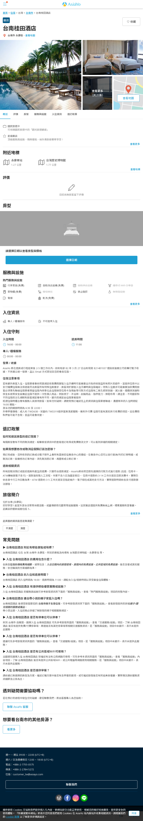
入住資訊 (57, 114)
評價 (15, 114)
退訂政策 (72, 114)
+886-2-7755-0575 (23, 764)
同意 (134, 813)
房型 (26, 114)
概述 (5, 114)
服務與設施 (40, 114)
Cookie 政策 (12, 816)
